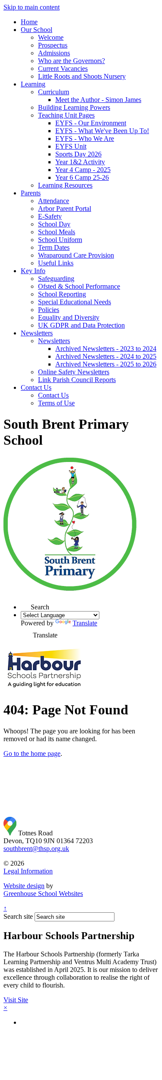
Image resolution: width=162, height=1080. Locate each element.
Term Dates (54, 247)
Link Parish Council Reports (77, 379)
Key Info (33, 270)
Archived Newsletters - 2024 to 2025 (105, 356)
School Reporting (62, 294)
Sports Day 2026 (78, 154)
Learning (33, 84)
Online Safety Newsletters (73, 372)
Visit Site (15, 1000)
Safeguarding (56, 278)
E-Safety (50, 216)
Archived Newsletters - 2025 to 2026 (105, 364)
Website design (23, 885)
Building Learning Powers (74, 107)
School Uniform (60, 239)
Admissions (54, 53)
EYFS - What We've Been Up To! (102, 130)
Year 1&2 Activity (80, 162)
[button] (26, 604)
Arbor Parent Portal (64, 208)
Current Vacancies (63, 68)
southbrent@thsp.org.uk (36, 848)
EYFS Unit (70, 146)
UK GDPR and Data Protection (81, 325)
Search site (18, 916)
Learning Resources (65, 185)
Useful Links (55, 263)
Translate (85, 623)
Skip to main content (31, 7)
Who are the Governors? (71, 60)
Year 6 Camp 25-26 (82, 177)
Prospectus (52, 45)
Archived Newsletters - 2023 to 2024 (105, 348)
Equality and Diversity (68, 317)
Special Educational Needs (74, 302)
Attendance (53, 200)
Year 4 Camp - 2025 (83, 169)
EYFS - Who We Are (84, 138)
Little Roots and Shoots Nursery (82, 76)
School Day (54, 224)
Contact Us (36, 387)
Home (29, 21)
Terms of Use (56, 403)
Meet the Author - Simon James (98, 99)
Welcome (51, 37)
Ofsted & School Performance (79, 286)
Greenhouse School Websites (43, 893)
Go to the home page (31, 753)
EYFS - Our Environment (90, 123)
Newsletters (37, 333)
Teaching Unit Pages (66, 115)
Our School (36, 29)
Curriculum (53, 92)
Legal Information (28, 871)
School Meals (56, 232)
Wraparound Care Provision (76, 255)
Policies (48, 309)
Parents (31, 193)
